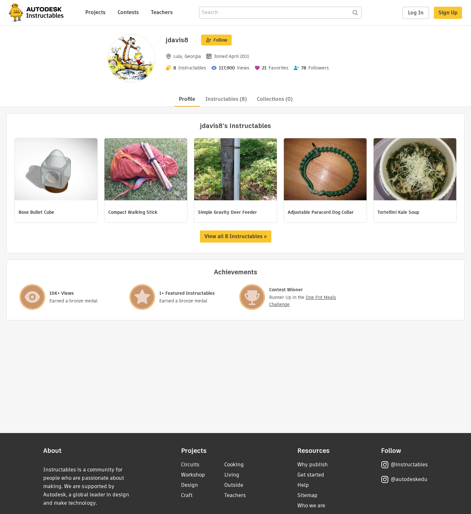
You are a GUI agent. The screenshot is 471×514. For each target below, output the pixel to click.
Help (303, 485)
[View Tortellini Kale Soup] (415, 170)
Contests (128, 12)
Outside (233, 485)
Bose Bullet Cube (36, 212)
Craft (187, 495)
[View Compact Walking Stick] (145, 170)
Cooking (234, 464)
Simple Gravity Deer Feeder (227, 212)
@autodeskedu (409, 479)
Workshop (193, 474)
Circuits (190, 464)
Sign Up (448, 12)
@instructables (409, 464)
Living (231, 474)
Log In (416, 12)
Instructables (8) (226, 99)
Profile (187, 99)
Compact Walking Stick (132, 212)
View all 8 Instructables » (235, 236)
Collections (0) (275, 99)
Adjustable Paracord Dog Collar (321, 212)
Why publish (312, 464)
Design (189, 485)
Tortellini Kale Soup (398, 212)
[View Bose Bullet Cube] (56, 170)
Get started (310, 474)
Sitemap (307, 495)
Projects (95, 12)
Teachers (162, 12)
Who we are (311, 505)
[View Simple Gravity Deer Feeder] (235, 170)
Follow (220, 40)
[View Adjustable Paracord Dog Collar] (325, 170)
